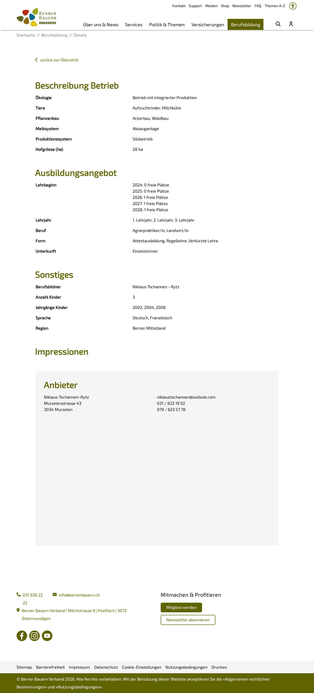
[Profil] (291, 24)
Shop (225, 5)
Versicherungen (207, 24)
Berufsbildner (48, 286)
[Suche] (278, 24)
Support (195, 5)
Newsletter (241, 5)
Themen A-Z (275, 5)
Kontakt (179, 5)
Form (41, 240)
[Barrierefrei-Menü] (293, 6)
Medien (211, 5)
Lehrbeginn (46, 184)
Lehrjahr (43, 219)
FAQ (258, 5)
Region (42, 328)
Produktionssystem (54, 138)
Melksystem (47, 128)
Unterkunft (46, 251)
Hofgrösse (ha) (49, 149)
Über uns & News (100, 24)
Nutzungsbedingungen (79, 686)
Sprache (43, 317)
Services (134, 24)
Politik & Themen (167, 24)
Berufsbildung (245, 24)
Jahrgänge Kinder (52, 307)
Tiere (40, 107)
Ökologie (44, 97)
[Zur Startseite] (36, 17)
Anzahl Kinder (48, 296)
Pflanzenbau (47, 118)
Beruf (41, 230)
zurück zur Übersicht (59, 59)
